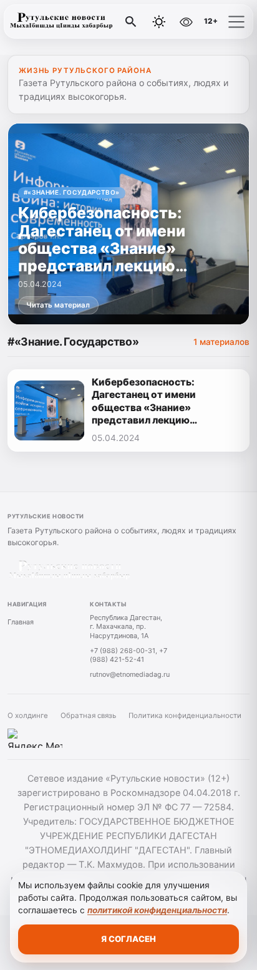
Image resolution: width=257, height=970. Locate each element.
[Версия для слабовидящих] (185, 21)
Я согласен (128, 939)
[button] (236, 22)
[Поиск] (131, 22)
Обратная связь (88, 715)
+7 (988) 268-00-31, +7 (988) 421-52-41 (128, 655)
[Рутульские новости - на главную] (61, 22)
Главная (20, 622)
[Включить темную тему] (159, 22)
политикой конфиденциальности (157, 910)
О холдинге (27, 715)
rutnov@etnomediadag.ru (130, 674)
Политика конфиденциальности (184, 715)
